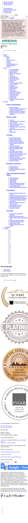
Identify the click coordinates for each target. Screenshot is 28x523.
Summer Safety (13, 96)
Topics (5, 68)
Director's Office (11, 117)
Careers (2, 441)
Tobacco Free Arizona (15, 223)
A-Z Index (6, 228)
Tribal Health (13, 180)
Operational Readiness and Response (18, 198)
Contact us (9, 442)
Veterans (9, 66)
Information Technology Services (17, 169)
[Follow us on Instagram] (15, 496)
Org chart (23, 440)
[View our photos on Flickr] (23, 496)
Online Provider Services (15, 140)
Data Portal (7, 227)
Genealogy (12, 85)
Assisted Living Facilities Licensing (18, 154)
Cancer (11, 74)
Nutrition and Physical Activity (17, 221)
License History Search (15, 137)
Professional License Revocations (17, 158)
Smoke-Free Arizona (14, 208)
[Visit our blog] (10, 496)
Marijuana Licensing (14, 93)
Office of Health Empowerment (17, 183)
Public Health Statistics (15, 206)
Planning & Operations (14, 163)
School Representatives (12, 64)
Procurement (13, 170)
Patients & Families (14, 107)
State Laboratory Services (16, 205)
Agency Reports (13, 122)
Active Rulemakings (14, 69)
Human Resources (14, 167)
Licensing (9, 135)
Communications (14, 179)
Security (5, 512)
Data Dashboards (14, 77)
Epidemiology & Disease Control (17, 197)
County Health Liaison (15, 186)
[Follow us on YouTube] (7, 496)
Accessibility (7, 509)
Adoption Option (14, 70)
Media (13, 442)
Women (8, 57)
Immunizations (13, 91)
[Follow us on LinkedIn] (18, 496)
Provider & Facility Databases (17, 141)
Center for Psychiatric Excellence (17, 111)
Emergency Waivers (14, 160)
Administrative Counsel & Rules (17, 121)
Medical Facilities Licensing (16, 152)
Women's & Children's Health (17, 220)
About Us (12, 120)
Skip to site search (8, 4)
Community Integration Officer (17, 184)
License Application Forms (16, 159)
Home (5, 54)
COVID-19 (12, 76)
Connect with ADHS (6, 454)
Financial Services (14, 166)
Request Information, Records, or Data (10, 452)
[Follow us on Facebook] (4, 496)
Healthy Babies (13, 88)
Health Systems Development (17, 216)
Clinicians (9, 62)
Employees (3, 442)
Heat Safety (12, 89)
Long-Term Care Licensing (16, 151)
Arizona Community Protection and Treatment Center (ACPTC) (18, 109)
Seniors (8, 61)
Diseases (12, 81)
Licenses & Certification (15, 92)
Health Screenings (14, 87)
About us (18, 440)
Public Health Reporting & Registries (18, 187)
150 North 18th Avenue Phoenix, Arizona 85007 (6, 426)
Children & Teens (11, 60)
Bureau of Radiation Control (16, 147)
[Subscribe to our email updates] (20, 496)
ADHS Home (7, 269)
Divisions (6, 101)
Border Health (13, 182)
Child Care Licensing (15, 145)
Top (2, 493)
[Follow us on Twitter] (2, 496)
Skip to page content (8, 1)
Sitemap (5, 513)
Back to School (13, 72)
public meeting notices (18, 491)
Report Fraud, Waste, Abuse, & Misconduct (11, 457)
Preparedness (11, 190)
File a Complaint (13, 84)
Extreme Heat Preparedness (16, 82)
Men (8, 58)
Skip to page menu (8, 3)
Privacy (5, 508)
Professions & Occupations (16, 155)
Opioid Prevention (14, 95)
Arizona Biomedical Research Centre (18, 195)
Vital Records (13, 97)
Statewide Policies (8, 507)
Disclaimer (6, 511)
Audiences (6, 56)
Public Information (14, 178)
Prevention (10, 211)
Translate (12, 18)
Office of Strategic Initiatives (16, 124)
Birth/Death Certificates (15, 73)
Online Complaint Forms (15, 139)
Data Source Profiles (14, 78)
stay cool (5, 37)
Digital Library (13, 80)
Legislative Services (14, 125)
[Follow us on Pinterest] (12, 496)
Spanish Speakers (11, 65)
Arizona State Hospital (13, 104)
